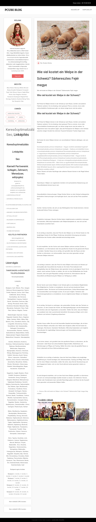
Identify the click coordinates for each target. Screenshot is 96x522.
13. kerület (16, 485)
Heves (11, 94)
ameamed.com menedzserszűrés (17, 212)
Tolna (28, 99)
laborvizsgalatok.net (14, 195)
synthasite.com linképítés (15, 256)
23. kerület (23, 494)
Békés (22, 87)
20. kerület (23, 492)
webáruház (21, 121)
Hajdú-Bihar (25, 92)
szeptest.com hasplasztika (18, 240)
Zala (22, 101)
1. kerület (16, 474)
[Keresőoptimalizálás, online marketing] (13, 12)
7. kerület (16, 478)
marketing (11, 121)
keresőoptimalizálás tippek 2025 (49, 164)
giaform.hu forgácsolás (15, 199)
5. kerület (20, 476)
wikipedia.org (11, 227)
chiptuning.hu (11, 223)
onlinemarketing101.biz (18, 188)
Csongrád (25, 90)
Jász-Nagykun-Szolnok (20, 94)
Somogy (8, 99)
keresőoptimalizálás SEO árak (68, 164)
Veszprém (18, 101)
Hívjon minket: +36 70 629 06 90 (82, 3)
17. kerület (22, 487)
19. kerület (16, 492)
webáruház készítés (14, 113)
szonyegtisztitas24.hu (17, 185)
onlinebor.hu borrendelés (15, 219)
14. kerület (23, 485)
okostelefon (11, 117)
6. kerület (26, 476)
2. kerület (23, 474)
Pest (26, 96)
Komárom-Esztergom (14, 96)
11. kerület (22, 480)
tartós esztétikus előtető (47, 169)
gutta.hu (17, 183)
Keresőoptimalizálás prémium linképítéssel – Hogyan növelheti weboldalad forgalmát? (62, 147)
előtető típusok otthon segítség (52, 167)
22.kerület (17, 494)
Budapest (19, 90)
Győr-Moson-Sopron (16, 92)
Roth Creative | (53, 520)
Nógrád (23, 96)
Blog (8, 50)
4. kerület (14, 476)
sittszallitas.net (12, 216)
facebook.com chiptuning (15, 253)
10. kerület (15, 480)
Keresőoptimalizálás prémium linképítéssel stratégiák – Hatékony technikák (59, 149)
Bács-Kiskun (11, 87)
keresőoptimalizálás (13, 57)
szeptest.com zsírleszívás (17, 192)
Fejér (8, 92)
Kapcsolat (87, 9)
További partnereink (13, 231)
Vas (13, 101)
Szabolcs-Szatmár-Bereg (18, 99)
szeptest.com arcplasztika (17, 190)
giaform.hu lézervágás (13, 266)
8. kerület (23, 478)
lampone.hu (17, 181)
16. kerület (15, 487)
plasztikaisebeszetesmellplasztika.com (18, 205)
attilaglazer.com (12, 208)
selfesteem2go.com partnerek (16, 243)
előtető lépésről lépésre (68, 167)
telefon (21, 117)
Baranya (17, 87)
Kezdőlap (75, 9)
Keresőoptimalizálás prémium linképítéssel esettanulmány (57, 158)
